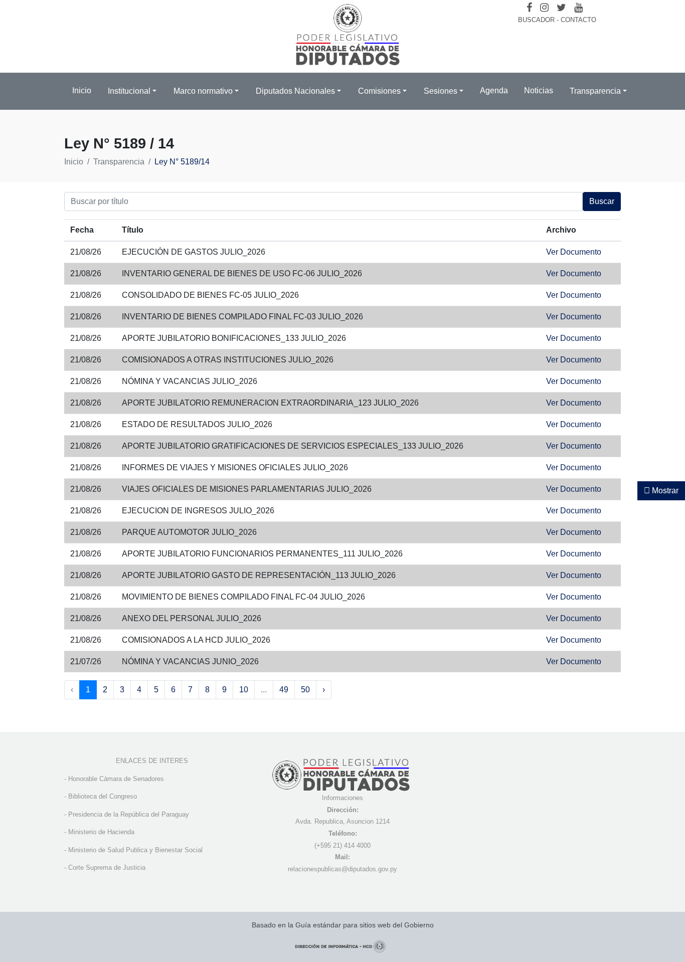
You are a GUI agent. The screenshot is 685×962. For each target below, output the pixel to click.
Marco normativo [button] (203, 91)
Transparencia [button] (595, 91)
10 (243, 689)
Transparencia (118, 161)
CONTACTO (578, 20)
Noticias (538, 90)
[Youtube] (578, 7)
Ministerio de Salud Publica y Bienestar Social (135, 850)
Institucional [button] (129, 91)
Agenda (494, 90)
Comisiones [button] (379, 91)
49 (283, 689)
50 (305, 689)
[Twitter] (561, 7)
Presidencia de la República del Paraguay (128, 814)
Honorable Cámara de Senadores (116, 779)
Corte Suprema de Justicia (106, 867)
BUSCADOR (536, 20)
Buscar (601, 201)
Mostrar (664, 490)
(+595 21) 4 (331, 845)
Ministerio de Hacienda (101, 832)
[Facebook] (529, 7)
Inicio (81, 90)
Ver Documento (573, 252)
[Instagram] (544, 7)
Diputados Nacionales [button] (295, 91)
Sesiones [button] (440, 91)
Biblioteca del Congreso (102, 796)
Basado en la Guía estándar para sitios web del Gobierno (343, 925)
